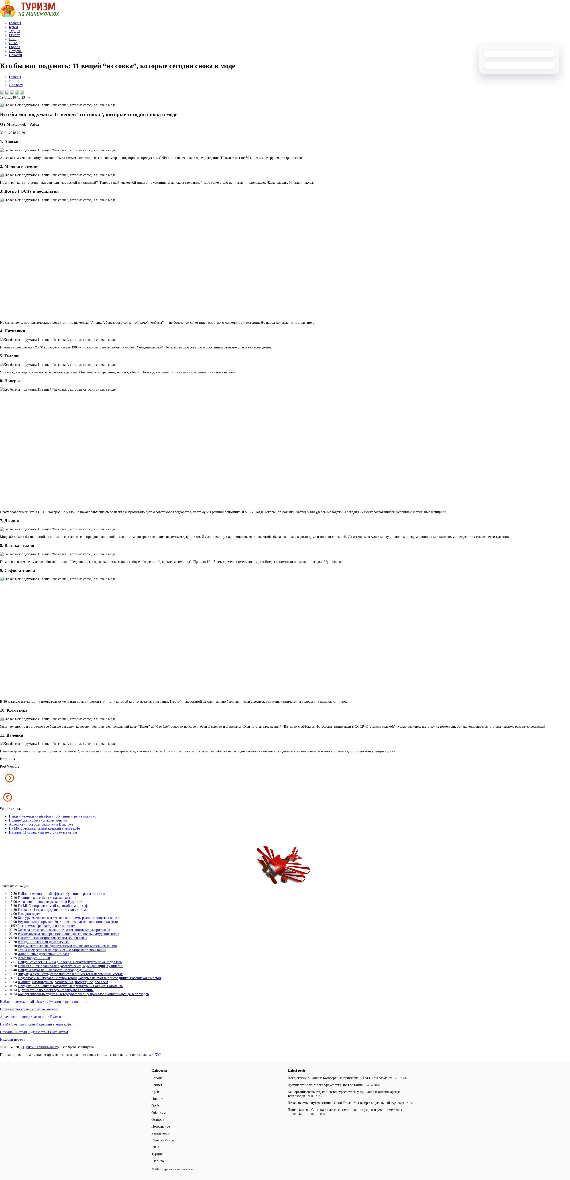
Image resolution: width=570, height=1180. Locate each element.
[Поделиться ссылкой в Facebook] (7, 93)
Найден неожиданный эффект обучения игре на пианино (52, 816)
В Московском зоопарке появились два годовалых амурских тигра (68, 934)
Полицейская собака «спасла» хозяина (38, 820)
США (155, 1147)
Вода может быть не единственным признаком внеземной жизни (67, 946)
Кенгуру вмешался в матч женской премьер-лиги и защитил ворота (69, 918)
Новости (158, 1099)
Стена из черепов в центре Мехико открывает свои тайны (62, 950)
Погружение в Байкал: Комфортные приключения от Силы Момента (70, 986)
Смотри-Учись (162, 1140)
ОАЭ (155, 1106)
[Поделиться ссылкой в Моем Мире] (17, 93)
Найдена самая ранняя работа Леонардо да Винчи (56, 970)
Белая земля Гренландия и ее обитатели (47, 926)
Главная (15, 77)
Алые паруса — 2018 (34, 958)
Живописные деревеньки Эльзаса (43, 954)
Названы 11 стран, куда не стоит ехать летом (43, 832)
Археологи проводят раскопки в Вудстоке (41, 824)
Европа (157, 1078)
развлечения (64, 982)
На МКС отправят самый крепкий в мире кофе (44, 828)
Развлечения (160, 1133)
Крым (155, 1092)
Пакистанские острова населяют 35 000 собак (52, 938)
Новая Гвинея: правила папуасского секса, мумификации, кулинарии (70, 966)
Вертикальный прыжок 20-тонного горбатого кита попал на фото (68, 922)
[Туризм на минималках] (29, 16)
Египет (156, 1085)
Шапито (24, 982)
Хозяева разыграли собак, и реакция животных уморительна (64, 930)
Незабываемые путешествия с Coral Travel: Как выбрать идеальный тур (342, 1103)
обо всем (101, 982)
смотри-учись (42, 982)
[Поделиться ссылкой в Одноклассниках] (22, 93)
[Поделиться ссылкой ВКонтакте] (2, 93)
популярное (84, 982)
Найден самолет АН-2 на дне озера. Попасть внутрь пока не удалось (70, 962)
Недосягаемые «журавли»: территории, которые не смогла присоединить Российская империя (89, 978)
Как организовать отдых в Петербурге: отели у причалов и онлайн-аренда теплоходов (83, 994)
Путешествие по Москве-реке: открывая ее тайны (56, 990)
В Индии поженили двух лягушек (43, 942)
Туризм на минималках (40, 1047)
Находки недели (30, 914)
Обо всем (16, 85)
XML (159, 1054)
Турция (157, 1154)
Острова (157, 1119)
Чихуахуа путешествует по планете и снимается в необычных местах (70, 974)
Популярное (160, 1126)
